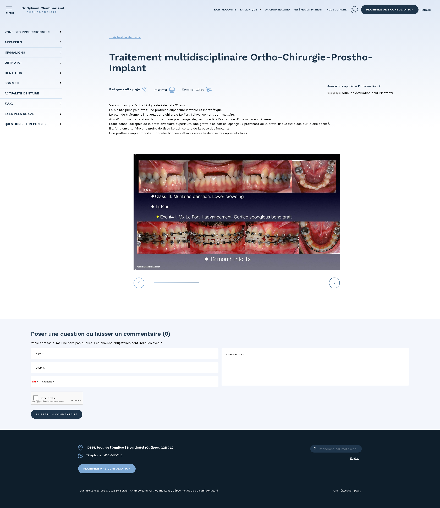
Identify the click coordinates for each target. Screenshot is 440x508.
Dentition (13, 73)
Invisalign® (15, 52)
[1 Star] (328, 93)
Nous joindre (337, 9)
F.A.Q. (9, 103)
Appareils (13, 42)
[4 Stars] (337, 93)
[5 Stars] (339, 93)
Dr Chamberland (277, 9)
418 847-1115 (354, 10)
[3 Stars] (334, 93)
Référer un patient (308, 9)
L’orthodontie (225, 9)
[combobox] (35, 381)
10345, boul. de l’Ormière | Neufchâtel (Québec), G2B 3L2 (130, 447)
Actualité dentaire (22, 93)
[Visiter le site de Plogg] (358, 491)
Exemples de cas (19, 114)
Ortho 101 (13, 62)
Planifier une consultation (390, 9)
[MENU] (10, 8)
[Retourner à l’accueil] (45, 9)
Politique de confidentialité (200, 490)
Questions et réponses (25, 124)
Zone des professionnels (27, 32)
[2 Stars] (331, 93)
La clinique (248, 9)
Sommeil (12, 83)
